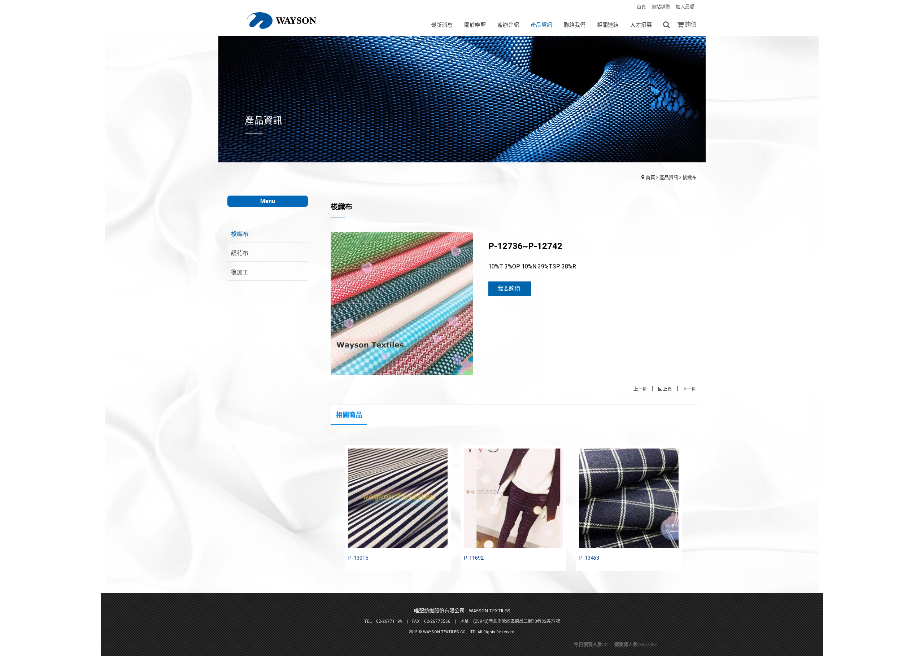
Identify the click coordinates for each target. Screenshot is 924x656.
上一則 (640, 389)
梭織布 (690, 177)
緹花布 (239, 253)
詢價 (691, 24)
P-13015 (358, 558)
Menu (267, 201)
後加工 (239, 272)
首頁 (650, 177)
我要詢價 (508, 288)
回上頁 (665, 389)
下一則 (690, 389)
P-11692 (474, 558)
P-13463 (589, 558)
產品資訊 (668, 177)
